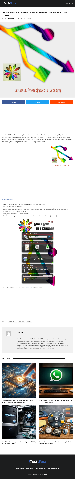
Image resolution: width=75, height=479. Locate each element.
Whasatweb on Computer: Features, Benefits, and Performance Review (55, 401)
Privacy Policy (40, 469)
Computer (11, 18)
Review (29, 321)
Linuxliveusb (29, 288)
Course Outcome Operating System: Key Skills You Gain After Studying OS (55, 442)
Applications (13, 321)
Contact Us (20, 469)
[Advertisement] (37, 120)
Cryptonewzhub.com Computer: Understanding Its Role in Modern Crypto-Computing (18, 401)
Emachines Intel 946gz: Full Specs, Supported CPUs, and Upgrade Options (19, 442)
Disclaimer (29, 469)
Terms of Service (53, 469)
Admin (5, 18)
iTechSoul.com (43, 474)
